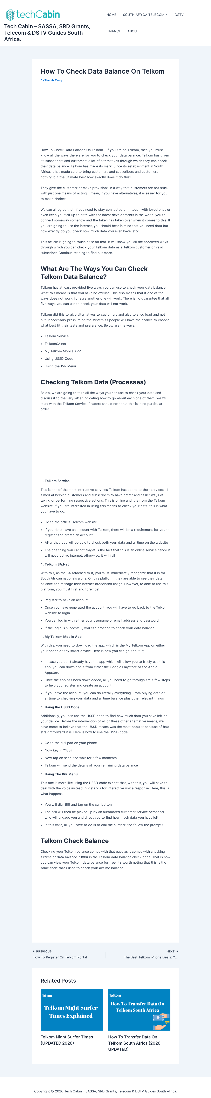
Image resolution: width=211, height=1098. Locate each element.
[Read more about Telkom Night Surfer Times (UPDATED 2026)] (72, 1009)
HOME (111, 15)
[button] (166, 14)
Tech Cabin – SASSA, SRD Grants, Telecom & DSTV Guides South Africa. (47, 32)
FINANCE (114, 31)
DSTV (179, 15)
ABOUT (133, 31)
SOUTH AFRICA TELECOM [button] (143, 15)
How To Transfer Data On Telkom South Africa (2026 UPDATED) (134, 1043)
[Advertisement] (105, 118)
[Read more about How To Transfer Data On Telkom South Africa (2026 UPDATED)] (139, 1009)
